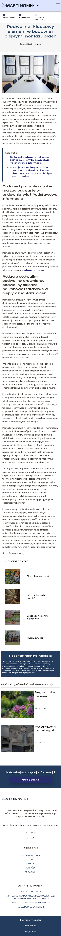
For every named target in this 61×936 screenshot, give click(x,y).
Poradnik (30, 872)
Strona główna (9, 17)
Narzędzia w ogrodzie (31, 906)
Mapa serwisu (30, 925)
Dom (30, 859)
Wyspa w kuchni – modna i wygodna (46, 728)
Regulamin (30, 931)
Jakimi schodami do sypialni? (37, 597)
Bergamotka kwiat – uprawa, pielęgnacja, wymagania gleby (46, 694)
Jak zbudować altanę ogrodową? (38, 617)
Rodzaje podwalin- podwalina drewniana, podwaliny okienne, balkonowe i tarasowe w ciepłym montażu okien (31, 172)
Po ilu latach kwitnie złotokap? (30, 902)
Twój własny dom (35, 637)
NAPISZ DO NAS (30, 780)
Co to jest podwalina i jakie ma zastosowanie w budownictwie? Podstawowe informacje (30, 160)
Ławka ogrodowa (30, 891)
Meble (30, 863)
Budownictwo (24, 17)
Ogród (30, 867)
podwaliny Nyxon (33, 270)
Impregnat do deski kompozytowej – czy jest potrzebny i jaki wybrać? (30, 897)
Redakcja (30, 832)
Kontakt (30, 837)
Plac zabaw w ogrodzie (38, 576)
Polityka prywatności (30, 920)
